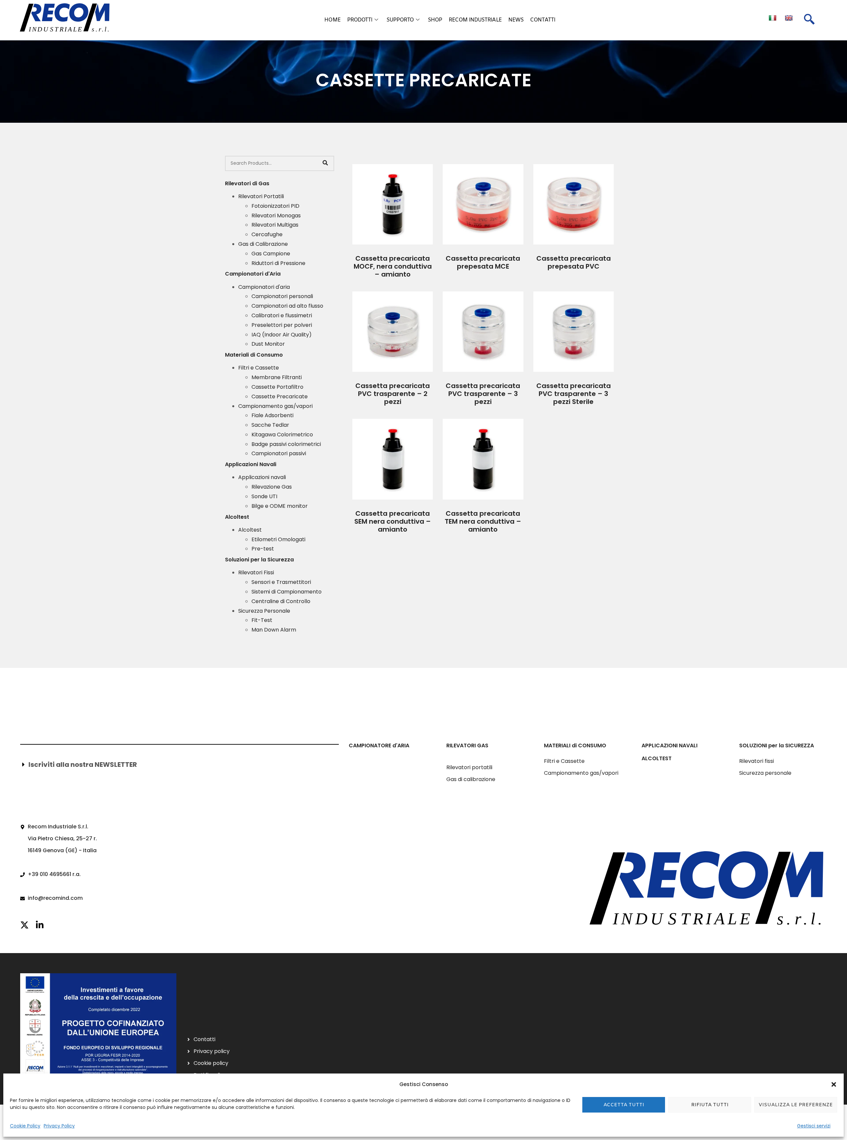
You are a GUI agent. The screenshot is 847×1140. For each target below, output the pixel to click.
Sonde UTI (264, 496)
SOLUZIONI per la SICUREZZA (776, 745)
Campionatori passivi (278, 453)
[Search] (325, 163)
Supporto (400, 20)
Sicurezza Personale (264, 611)
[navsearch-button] (809, 20)
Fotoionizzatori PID (275, 206)
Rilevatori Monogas (276, 215)
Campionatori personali (282, 296)
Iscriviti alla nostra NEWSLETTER (82, 764)
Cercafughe (267, 234)
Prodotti (360, 20)
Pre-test (262, 548)
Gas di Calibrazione (263, 244)
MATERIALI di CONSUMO (575, 745)
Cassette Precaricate (279, 396)
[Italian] (773, 18)
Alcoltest (250, 530)
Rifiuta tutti (710, 1105)
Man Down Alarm (273, 630)
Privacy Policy (59, 1125)
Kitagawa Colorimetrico (282, 434)
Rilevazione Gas (271, 487)
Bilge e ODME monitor (279, 506)
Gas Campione (270, 253)
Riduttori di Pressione (278, 263)
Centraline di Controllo (280, 601)
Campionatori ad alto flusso (287, 306)
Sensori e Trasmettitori (281, 582)
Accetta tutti (623, 1105)
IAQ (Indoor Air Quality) (281, 334)
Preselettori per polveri (281, 325)
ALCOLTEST (657, 758)
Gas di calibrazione (470, 779)
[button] (833, 1084)
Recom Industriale (475, 20)
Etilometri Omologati (278, 539)
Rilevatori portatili (469, 767)
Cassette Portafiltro (277, 387)
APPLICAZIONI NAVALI (669, 745)
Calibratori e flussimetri (281, 315)
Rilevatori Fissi (256, 572)
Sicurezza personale (765, 773)
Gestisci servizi (813, 1125)
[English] (789, 18)
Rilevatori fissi (756, 761)
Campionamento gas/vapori (275, 406)
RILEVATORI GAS (467, 745)
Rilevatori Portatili (261, 196)
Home (332, 20)
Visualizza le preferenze (796, 1105)
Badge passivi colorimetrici (286, 444)
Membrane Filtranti (276, 377)
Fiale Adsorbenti (272, 415)
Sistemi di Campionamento (286, 591)
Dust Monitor (268, 344)
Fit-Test (261, 620)
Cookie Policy (25, 1125)
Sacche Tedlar (270, 425)
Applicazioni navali (262, 477)
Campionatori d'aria (264, 287)
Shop (435, 20)
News (515, 20)
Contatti (542, 20)
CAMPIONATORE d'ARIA (379, 745)
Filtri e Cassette (258, 368)
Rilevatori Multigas (274, 225)
